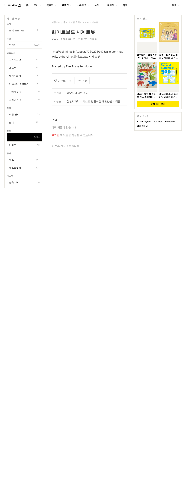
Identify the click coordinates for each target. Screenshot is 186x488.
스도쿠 (24, 67)
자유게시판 (24, 59)
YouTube (157, 121)
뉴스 (24, 159)
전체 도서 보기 (158, 103)
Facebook (170, 121)
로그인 (55, 135)
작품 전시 (24, 114)
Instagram (145, 121)
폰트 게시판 (24, 137)
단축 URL (24, 182)
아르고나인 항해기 (24, 83)
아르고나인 (12, 5)
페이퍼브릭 (24, 75)
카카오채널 (142, 126)
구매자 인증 (24, 91)
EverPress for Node (79, 66)
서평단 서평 (24, 99)
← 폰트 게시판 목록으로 (65, 145)
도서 (24, 122)
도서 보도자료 (24, 30)
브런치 (24, 44)
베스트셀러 (24, 167)
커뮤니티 (56, 22)
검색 (125, 5)
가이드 (24, 145)
